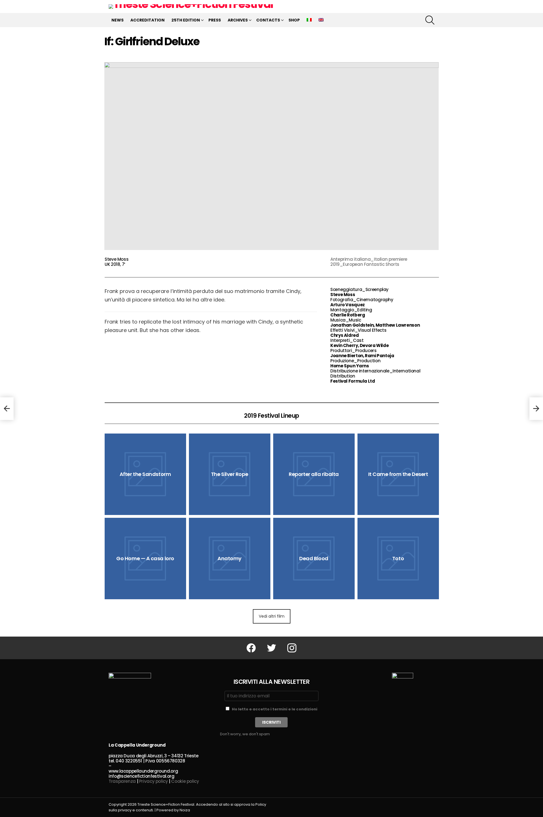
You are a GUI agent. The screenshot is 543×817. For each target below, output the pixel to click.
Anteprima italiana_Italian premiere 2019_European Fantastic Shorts (368, 261)
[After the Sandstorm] (145, 474)
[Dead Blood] (314, 558)
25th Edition (185, 20)
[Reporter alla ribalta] (314, 474)
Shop (294, 20)
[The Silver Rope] (229, 474)
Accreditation (147, 20)
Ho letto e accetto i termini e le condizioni (274, 709)
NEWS (117, 20)
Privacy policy (153, 781)
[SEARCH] (429, 20)
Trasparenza (122, 781)
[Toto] (398, 558)
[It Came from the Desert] (398, 474)
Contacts (268, 20)
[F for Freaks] (7, 408)
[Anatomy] (229, 558)
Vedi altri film (272, 616)
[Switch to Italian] (309, 20)
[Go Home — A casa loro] (145, 558)
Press (214, 20)
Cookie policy (185, 781)
